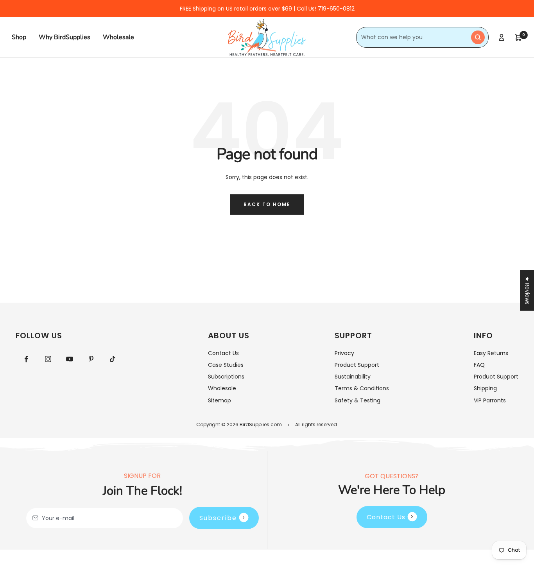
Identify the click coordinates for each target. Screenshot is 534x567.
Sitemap (219, 400)
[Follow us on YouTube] (69, 359)
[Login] (501, 37)
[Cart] (518, 37)
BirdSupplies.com (261, 424)
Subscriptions (226, 376)
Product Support (357, 365)
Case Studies (226, 365)
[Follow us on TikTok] (112, 359)
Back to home (267, 204)
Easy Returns (491, 353)
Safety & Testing (357, 400)
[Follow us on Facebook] (26, 359)
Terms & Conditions (362, 388)
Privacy (344, 353)
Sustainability (353, 376)
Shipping (485, 388)
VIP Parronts (490, 400)
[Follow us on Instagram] (48, 359)
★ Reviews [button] (527, 290)
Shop (19, 37)
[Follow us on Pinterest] (91, 359)
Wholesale (118, 37)
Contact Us (223, 353)
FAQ (479, 365)
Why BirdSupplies (64, 37)
